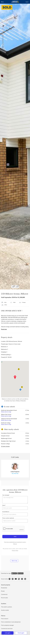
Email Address (5, 511)
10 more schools (5, 446)
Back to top (14, 560)
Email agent (21, 633)
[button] (15, 377)
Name (3, 505)
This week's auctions (6, 607)
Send (15, 536)
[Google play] (20, 573)
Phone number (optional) (8, 518)
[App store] (14, 573)
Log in (27, 1)
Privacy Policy (15, 550)
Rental (3, 591)
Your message (5, 495)
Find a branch (4, 618)
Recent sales (4, 597)
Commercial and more (7, 628)
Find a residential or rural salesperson (11, 622)
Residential (4, 587)
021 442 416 (15, 473)
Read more (4, 329)
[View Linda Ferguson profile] (15, 466)
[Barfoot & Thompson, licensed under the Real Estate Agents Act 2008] (15, 2)
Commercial (4, 594)
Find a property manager (7, 625)
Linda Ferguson (15, 471)
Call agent (7, 633)
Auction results (5, 610)
